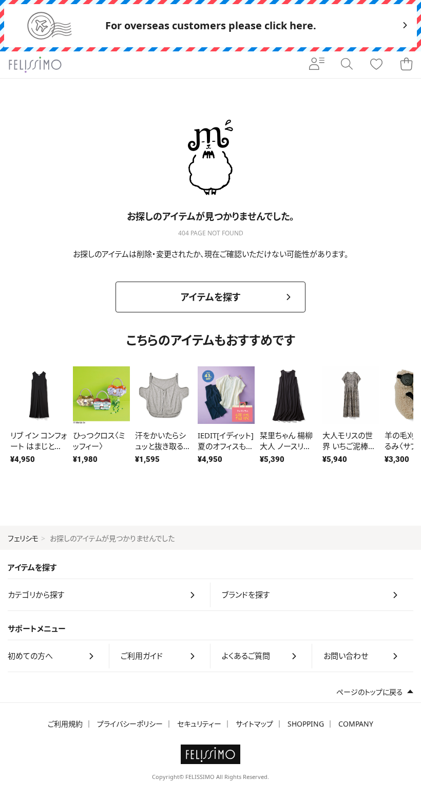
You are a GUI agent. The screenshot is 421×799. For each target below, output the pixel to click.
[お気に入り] (376, 64)
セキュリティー (199, 724)
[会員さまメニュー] (317, 64)
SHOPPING (306, 724)
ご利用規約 (65, 724)
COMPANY (355, 724)
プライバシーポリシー (130, 724)
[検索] (346, 64)
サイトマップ (254, 724)
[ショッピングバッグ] (406, 64)
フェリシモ (23, 538)
